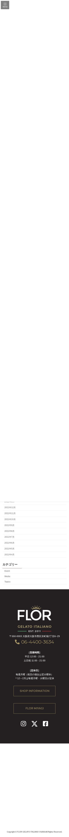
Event (7, 571)
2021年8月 (9, 531)
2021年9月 (9, 525)
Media (7, 576)
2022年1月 (9, 501)
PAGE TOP (64, 808)
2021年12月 (10, 507)
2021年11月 (10, 513)
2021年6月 (9, 543)
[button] (34, 642)
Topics (7, 582)
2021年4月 (9, 555)
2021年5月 (9, 549)
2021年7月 (9, 537)
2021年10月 (10, 519)
